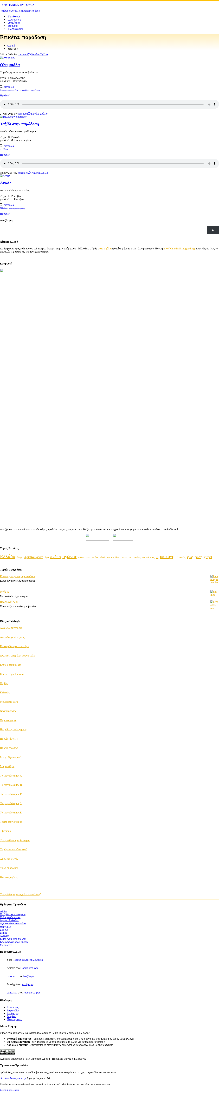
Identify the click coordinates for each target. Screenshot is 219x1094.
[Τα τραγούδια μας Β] (214, 788)
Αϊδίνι (3, 911)
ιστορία (9, 208)
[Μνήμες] (214, 594)
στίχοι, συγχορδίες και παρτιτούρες (20, 10)
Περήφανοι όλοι (9, 601)
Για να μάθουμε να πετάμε (14, 646)
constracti (23, 54)
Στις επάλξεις (7, 766)
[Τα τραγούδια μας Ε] (214, 815)
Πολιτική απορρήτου (9, 1090)
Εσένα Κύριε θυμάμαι (12, 674)
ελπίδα (115, 557)
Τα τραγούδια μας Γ (11, 794)
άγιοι (47, 557)
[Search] (213, 230)
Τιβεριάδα (5, 831)
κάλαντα (124, 557)
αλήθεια (81, 557)
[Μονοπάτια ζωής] (214, 705)
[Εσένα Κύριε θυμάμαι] (214, 677)
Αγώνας (4, 935)
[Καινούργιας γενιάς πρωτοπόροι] (214, 582)
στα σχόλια (105, 248)
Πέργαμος (5, 926)
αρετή (88, 557)
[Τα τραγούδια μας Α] (214, 778)
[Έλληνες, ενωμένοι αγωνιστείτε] (214, 658)
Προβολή (5, 95)
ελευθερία (105, 557)
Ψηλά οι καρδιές (9, 867)
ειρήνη (95, 557)
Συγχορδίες (14, 19)
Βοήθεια (12, 25)
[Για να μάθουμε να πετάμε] (214, 649)
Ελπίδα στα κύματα (10, 664)
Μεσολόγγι (6, 945)
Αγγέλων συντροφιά (11, 627)
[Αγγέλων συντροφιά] (214, 631)
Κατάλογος (14, 16)
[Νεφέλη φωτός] (214, 714)
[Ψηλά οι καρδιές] (214, 871)
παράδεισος (148, 557)
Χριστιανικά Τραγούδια (17, 4)
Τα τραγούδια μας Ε (11, 812)
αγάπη (55, 556)
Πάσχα (2, 90)
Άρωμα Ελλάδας (9, 920)
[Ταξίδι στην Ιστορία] (214, 825)
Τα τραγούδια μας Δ (11, 803)
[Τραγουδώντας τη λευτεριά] (214, 843)
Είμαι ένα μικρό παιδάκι (13, 938)
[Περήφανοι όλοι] (214, 605)
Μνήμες (4, 591)
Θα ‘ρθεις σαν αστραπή (12, 914)
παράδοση (26, 90)
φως (38, 90)
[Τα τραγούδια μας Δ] (214, 806)
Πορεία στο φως (9, 747)
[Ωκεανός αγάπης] (214, 880)
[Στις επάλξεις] (214, 769)
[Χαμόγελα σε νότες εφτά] (214, 852)
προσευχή (165, 556)
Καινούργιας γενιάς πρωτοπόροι (17, 576)
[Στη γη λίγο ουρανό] (214, 760)
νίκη (130, 557)
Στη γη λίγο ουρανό (10, 757)
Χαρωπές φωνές (9, 858)
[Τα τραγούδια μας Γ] (214, 797)
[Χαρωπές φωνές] (214, 861)
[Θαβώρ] (214, 686)
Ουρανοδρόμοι (8, 720)
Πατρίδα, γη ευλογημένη (13, 729)
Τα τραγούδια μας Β (11, 784)
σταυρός (33, 90)
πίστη (137, 557)
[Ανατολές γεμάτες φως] (214, 640)
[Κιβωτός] (214, 695)
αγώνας (69, 556)
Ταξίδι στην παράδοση (19, 124)
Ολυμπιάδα (10, 65)
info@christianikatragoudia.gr (179, 248)
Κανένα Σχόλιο (39, 54)
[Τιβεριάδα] (214, 834)
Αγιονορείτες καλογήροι (13, 923)
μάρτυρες (18, 90)
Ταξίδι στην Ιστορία (11, 821)
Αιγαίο (5, 183)
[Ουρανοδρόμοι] (214, 723)
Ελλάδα (3, 208)
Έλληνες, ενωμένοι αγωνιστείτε (17, 655)
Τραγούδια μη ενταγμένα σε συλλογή (20, 894)
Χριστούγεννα (33, 557)
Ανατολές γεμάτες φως (12, 637)
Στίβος (3, 932)
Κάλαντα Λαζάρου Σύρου (14, 941)
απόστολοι (9, 90)
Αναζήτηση (14, 22)
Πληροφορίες (15, 28)
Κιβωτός (4, 692)
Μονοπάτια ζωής (9, 701)
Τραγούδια (8, 86)
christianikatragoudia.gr (13, 1078)
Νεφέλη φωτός (8, 711)
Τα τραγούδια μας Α (11, 775)
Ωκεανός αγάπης (9, 877)
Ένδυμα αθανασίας (10, 917)
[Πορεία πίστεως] (214, 741)
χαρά (208, 556)
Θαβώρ (4, 683)
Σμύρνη (4, 929)
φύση (23, 208)
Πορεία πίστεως (8, 738)
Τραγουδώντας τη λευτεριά (15, 840)
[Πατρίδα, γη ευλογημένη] (214, 732)
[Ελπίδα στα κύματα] (214, 668)
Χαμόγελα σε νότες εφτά (13, 849)
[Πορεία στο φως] (214, 751)
